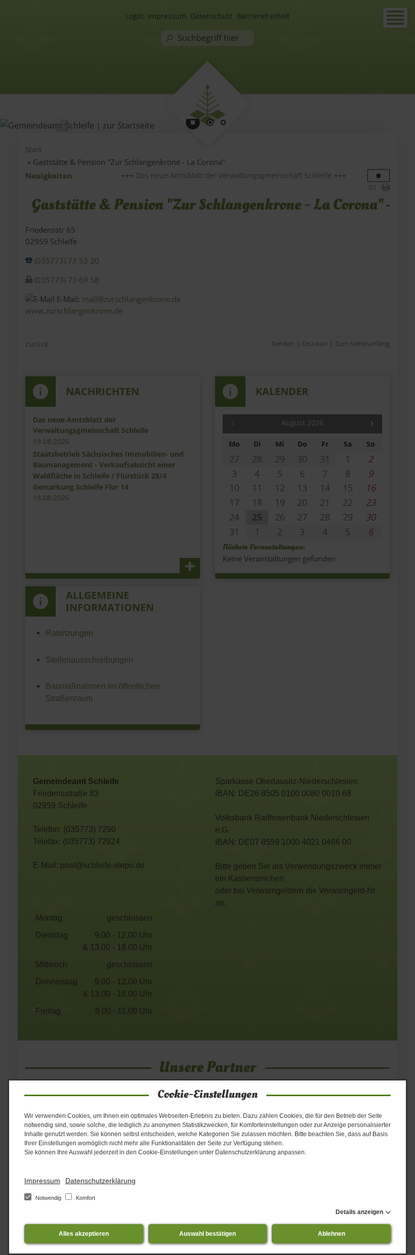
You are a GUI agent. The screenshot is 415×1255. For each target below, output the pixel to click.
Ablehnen (331, 1233)
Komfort (84, 1198)
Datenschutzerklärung (100, 1181)
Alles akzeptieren (84, 1233)
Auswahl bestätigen (207, 1233)
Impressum (42, 1181)
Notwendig (48, 1198)
